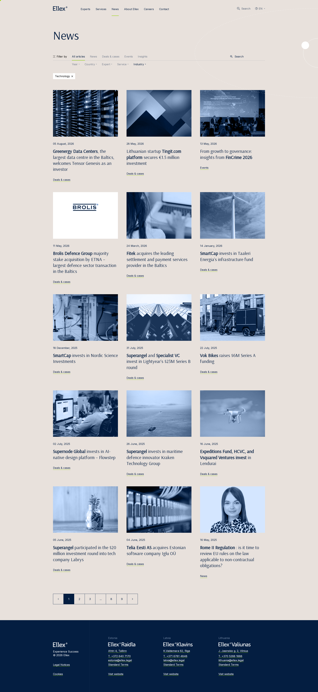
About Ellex (131, 9)
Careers (149, 9)
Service (122, 64)
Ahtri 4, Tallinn (117, 651)
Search (245, 8)
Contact (164, 9)
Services (101, 9)
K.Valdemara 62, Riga (176, 651)
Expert (106, 64)
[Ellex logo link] (60, 8)
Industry (138, 64)
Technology (62, 76)
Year (75, 64)
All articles (78, 56)
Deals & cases (110, 56)
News (115, 9)
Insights (142, 56)
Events (128, 56)
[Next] (132, 599)
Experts (85, 9)
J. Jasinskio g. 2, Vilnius (233, 651)
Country (90, 64)
